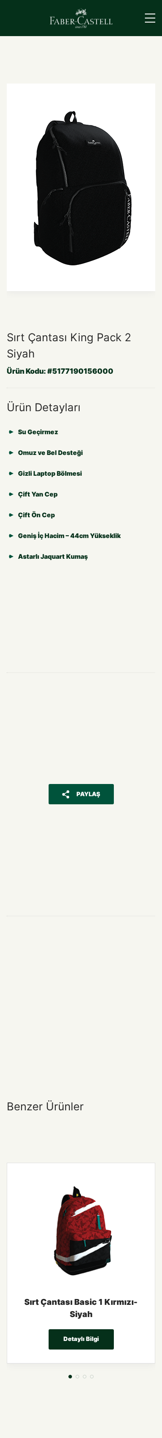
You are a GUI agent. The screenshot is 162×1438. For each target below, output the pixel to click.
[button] (70, 1376)
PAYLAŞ (88, 794)
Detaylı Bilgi (81, 1338)
